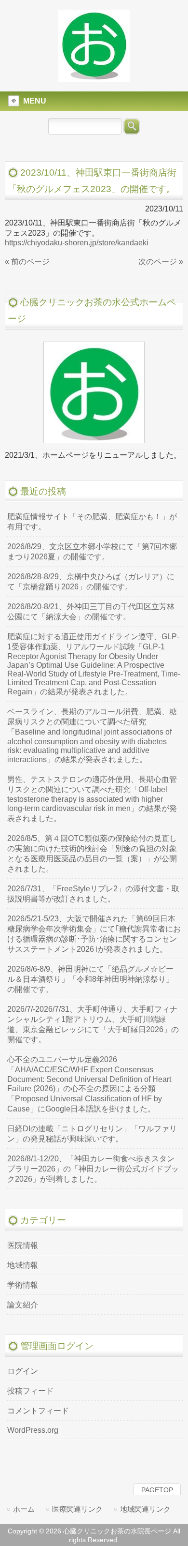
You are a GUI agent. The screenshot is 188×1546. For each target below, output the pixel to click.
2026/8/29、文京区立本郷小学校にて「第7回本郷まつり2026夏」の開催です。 (92, 551)
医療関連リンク (77, 1509)
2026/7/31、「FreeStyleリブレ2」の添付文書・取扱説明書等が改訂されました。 (93, 894)
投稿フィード (30, 1391)
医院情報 (22, 1245)
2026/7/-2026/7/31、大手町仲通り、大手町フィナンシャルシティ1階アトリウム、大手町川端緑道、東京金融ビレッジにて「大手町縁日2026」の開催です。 (93, 1024)
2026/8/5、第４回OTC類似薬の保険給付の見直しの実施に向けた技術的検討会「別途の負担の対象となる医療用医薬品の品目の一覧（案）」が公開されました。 (92, 853)
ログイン (22, 1371)
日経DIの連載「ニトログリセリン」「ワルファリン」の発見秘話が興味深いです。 (92, 1134)
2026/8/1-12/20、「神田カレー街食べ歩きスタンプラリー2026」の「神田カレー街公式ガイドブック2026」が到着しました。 (93, 1169)
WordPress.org (32, 1430)
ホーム (24, 1509)
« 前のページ (27, 261)
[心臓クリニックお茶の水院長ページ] (94, 78)
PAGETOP (157, 1490)
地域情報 (22, 1265)
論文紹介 (22, 1305)
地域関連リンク (145, 1509)
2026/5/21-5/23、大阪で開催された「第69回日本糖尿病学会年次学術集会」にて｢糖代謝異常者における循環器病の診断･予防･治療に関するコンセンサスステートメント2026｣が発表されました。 (94, 934)
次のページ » (160, 261)
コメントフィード (38, 1411)
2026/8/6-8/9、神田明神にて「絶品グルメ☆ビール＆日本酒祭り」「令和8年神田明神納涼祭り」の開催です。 (90, 979)
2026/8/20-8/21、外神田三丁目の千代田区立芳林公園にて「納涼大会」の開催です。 (91, 611)
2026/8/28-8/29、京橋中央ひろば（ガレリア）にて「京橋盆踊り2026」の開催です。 (91, 581)
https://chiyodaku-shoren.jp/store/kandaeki (76, 243)
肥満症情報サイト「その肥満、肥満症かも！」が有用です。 (92, 521)
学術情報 (22, 1285)
